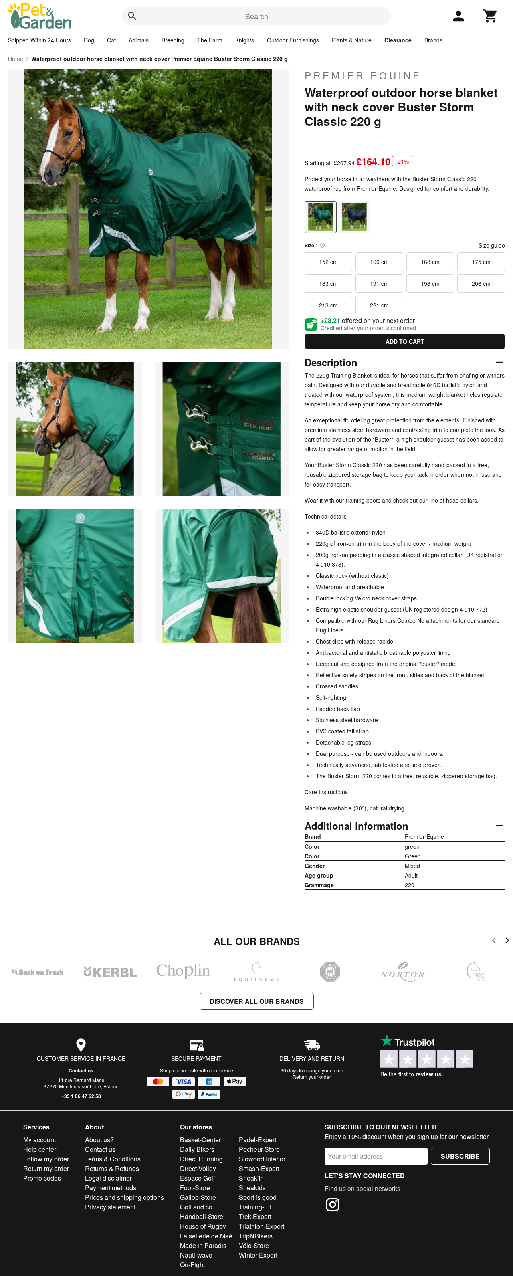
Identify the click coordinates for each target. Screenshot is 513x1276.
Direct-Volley (198, 1168)
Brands (433, 40)
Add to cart (405, 341)
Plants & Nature (352, 40)
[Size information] (322, 245)
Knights (244, 40)
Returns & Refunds (112, 1168)
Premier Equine (363, 75)
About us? (99, 1139)
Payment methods (110, 1187)
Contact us (81, 1070)
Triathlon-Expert (261, 1226)
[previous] (494, 942)
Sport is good (258, 1197)
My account (39, 1139)
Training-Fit (255, 1206)
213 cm (328, 305)
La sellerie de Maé (206, 1235)
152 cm (328, 262)
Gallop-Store (198, 1197)
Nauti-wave (196, 1255)
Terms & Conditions (113, 1158)
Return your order (312, 1076)
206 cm (481, 283)
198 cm (430, 283)
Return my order (46, 1168)
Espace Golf (197, 1178)
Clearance (398, 40)
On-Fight (192, 1264)
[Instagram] (333, 1206)
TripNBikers (256, 1235)
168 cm (430, 262)
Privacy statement (110, 1206)
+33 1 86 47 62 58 (81, 1096)
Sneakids (252, 1187)
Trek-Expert (255, 1216)
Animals (139, 40)
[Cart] (491, 16)
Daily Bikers (197, 1149)
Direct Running (201, 1158)
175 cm (481, 262)
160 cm (379, 262)
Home (15, 59)
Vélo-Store (254, 1245)
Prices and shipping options (124, 1197)
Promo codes (42, 1178)
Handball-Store (201, 1216)
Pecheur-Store (259, 1149)
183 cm (328, 283)
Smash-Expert (259, 1168)
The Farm (209, 40)
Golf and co (196, 1206)
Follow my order (46, 1158)
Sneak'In (251, 1178)
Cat (111, 40)
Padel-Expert (257, 1139)
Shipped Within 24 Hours (39, 40)
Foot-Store (195, 1187)
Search (256, 16)
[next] (507, 942)
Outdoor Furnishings (293, 40)
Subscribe (460, 1156)
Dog (89, 40)
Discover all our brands (257, 1001)
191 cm (379, 283)
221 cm (379, 305)
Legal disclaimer (108, 1178)
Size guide (492, 245)
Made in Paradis (203, 1245)
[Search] (132, 16)
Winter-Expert (258, 1255)
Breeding (173, 40)
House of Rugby (203, 1226)
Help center (39, 1149)
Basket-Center (200, 1139)
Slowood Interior (262, 1158)
